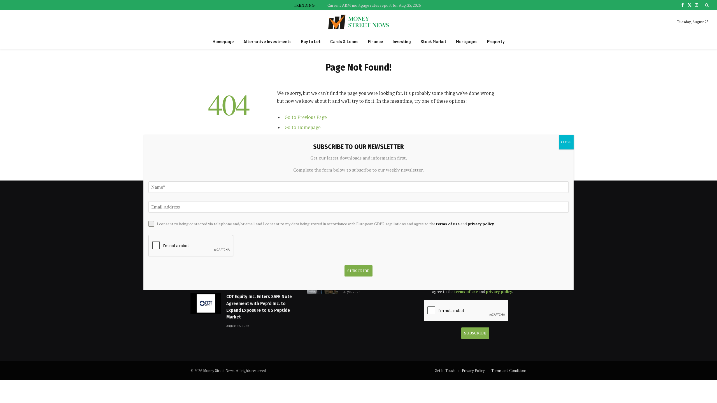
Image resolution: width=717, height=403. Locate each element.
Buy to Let (311, 41)
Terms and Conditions (509, 370)
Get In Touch (445, 370)
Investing (402, 41)
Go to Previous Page (306, 117)
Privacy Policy (473, 370)
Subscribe (475, 333)
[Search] (706, 5)
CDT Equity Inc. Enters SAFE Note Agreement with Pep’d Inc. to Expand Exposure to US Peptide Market (259, 307)
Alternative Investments (267, 41)
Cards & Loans (344, 41)
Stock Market (433, 41)
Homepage (223, 41)
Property (495, 41)
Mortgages (467, 41)
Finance (375, 41)
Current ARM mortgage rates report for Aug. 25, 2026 (374, 5)
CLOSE (566, 142)
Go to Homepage (303, 127)
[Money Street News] (358, 22)
